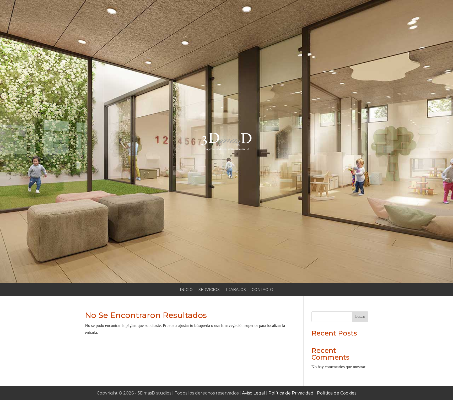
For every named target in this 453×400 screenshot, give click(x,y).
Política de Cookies (336, 393)
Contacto (262, 290)
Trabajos (235, 290)
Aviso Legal (253, 393)
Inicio (186, 290)
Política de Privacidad (291, 393)
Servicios (209, 290)
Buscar (360, 316)
